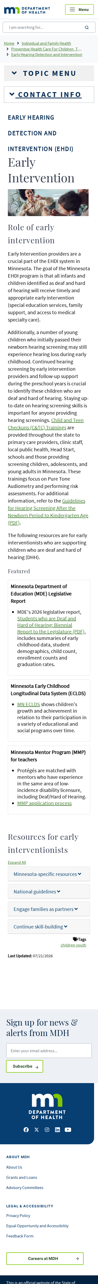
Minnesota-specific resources (46, 874)
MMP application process (44, 803)
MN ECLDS (28, 704)
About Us (14, 1167)
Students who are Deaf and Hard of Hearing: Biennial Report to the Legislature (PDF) (50, 625)
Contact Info (48, 94)
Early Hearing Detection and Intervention (46, 54)
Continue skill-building (39, 926)
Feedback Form (19, 1235)
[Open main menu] (79, 9)
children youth (73, 945)
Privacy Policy (18, 1215)
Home (9, 43)
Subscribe (28, 1066)
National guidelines (35, 891)
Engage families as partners (44, 909)
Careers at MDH (43, 1258)
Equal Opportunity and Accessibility (37, 1225)
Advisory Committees (24, 1187)
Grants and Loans (21, 1177)
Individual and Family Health (46, 43)
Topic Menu (48, 73)
